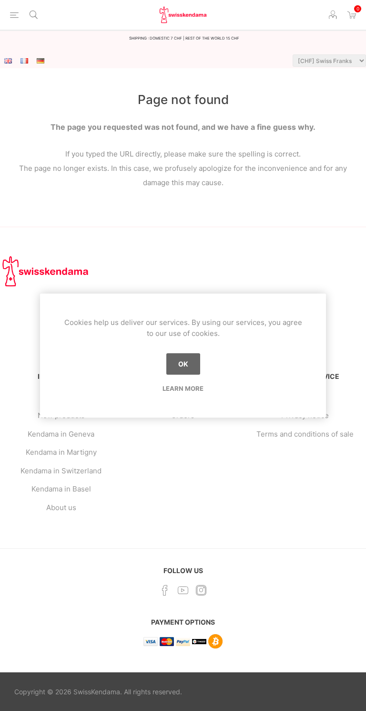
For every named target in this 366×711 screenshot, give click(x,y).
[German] (40, 60)
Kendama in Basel (61, 488)
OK (183, 364)
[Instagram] (201, 590)
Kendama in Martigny (61, 452)
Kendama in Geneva (61, 434)
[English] (8, 60)
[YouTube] (183, 590)
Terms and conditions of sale (305, 434)
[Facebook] (165, 590)
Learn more (183, 388)
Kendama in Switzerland (61, 470)
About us (61, 507)
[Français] (24, 60)
